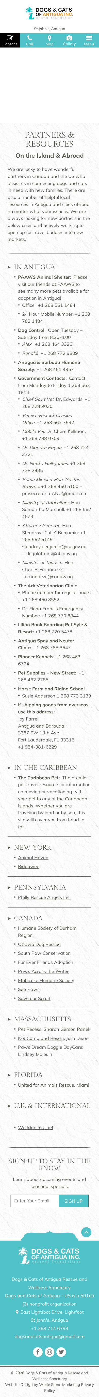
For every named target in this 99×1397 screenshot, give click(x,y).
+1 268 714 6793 (49, 1328)
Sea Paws (29, 989)
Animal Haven (33, 857)
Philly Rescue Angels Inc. (44, 897)
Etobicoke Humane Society (46, 980)
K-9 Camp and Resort (41, 1038)
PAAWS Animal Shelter (44, 277)
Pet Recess (29, 1029)
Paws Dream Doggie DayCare (50, 1047)
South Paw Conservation (44, 953)
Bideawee (28, 866)
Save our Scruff (34, 998)
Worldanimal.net (35, 1127)
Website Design (19, 1384)
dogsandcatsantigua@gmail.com (50, 1336)
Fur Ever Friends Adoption (45, 962)
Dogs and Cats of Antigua (49, 13)
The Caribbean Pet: (39, 778)
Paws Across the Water (43, 971)
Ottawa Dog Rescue (39, 944)
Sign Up (73, 1201)
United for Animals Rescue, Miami (53, 1085)
